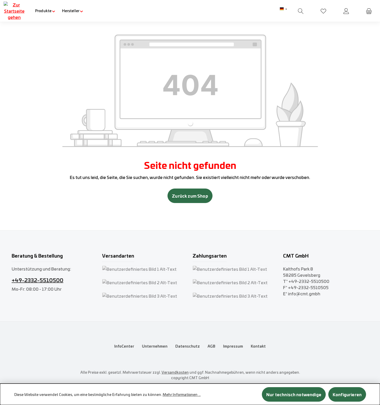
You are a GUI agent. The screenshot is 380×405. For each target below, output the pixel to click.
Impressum (233, 346)
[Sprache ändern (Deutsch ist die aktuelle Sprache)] (283, 9)
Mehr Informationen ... (182, 394)
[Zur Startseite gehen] (14, 11)
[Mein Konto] (346, 11)
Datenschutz (187, 346)
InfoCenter (124, 346)
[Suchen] (300, 11)
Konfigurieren (347, 394)
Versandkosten (175, 372)
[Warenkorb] (368, 11)
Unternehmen (155, 346)
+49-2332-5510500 (37, 279)
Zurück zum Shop (190, 196)
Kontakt (258, 346)
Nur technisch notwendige (293, 394)
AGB (211, 346)
